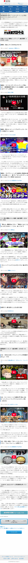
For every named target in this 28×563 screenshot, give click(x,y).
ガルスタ (17, 9)
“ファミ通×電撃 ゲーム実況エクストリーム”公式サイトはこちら (14, 521)
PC (10, 9)
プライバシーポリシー (19, 556)
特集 (3, 11)
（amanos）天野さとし (14, 48)
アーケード (24, 9)
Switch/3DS (24, 6)
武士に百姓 (10, 92)
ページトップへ (14, 532)
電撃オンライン (6, 18)
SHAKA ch (10, 311)
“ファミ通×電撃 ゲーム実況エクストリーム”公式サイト (13, 528)
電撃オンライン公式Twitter (21, 4)
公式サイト (18, 260)
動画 (24, 11)
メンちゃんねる (12, 134)
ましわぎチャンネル (13, 404)
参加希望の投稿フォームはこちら (14, 512)
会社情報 (21, 558)
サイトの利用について (7, 556)
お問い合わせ (14, 558)
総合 (3, 6)
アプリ (3, 9)
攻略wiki (10, 11)
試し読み (17, 11)
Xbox (18, 6)
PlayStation (10, 6)
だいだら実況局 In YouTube (15, 180)
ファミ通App (11, 229)
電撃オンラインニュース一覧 (7, 4)
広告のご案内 (6, 558)
